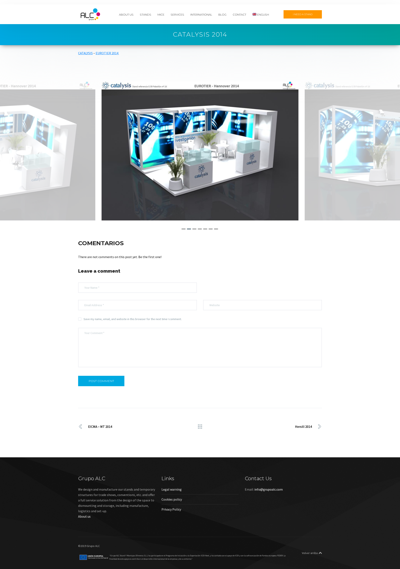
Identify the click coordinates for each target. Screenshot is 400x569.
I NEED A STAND (302, 14)
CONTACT (239, 14)
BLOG (222, 14)
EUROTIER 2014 (107, 53)
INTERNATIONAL (201, 14)
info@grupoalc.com (268, 489)
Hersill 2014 (303, 426)
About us (84, 516)
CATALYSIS (85, 53)
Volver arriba (310, 553)
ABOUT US (126, 14)
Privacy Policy (171, 509)
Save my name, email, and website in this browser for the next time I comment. (133, 319)
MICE (161, 14)
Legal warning (171, 489)
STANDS (145, 14)
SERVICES (177, 14)
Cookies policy (171, 499)
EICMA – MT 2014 (100, 426)
